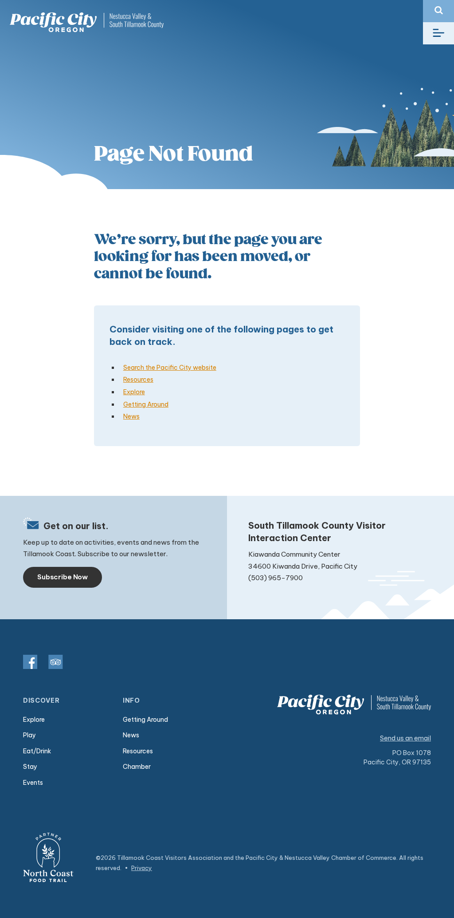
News (131, 416)
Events (33, 783)
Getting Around (145, 404)
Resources (138, 380)
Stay (30, 767)
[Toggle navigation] (438, 33)
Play (29, 735)
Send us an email (405, 738)
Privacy (141, 867)
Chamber (137, 767)
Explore (134, 392)
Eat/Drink (37, 751)
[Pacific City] (86, 22)
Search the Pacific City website (169, 368)
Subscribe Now (62, 577)
